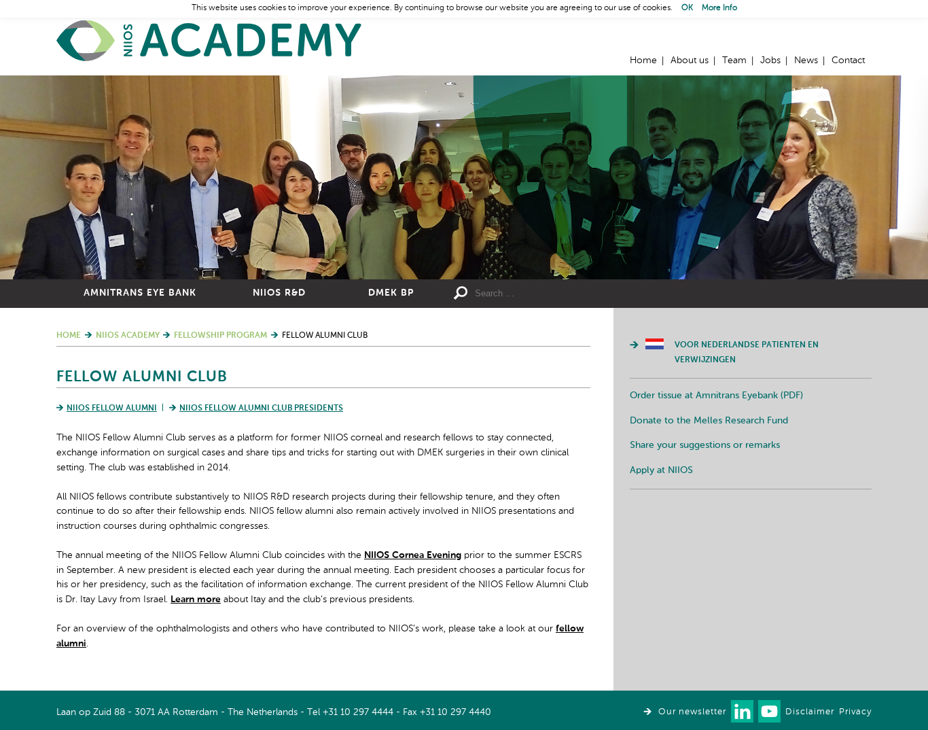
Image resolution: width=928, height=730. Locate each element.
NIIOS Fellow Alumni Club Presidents (261, 408)
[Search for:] (573, 293)
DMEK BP (391, 293)
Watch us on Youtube (769, 711)
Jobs (770, 60)
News (806, 60)
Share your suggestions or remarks (705, 445)
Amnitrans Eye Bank (140, 293)
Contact (848, 60)
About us (690, 60)
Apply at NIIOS (661, 470)
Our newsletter (692, 712)
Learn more (196, 599)
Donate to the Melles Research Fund (709, 420)
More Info (719, 8)
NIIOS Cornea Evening (412, 555)
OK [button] (687, 8)
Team (734, 60)
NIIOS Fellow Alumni (112, 408)
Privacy (855, 712)
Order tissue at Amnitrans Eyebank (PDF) (716, 395)
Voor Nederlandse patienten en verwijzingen (747, 352)
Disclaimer (809, 712)
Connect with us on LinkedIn (742, 711)
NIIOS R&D (279, 293)
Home (209, 41)
